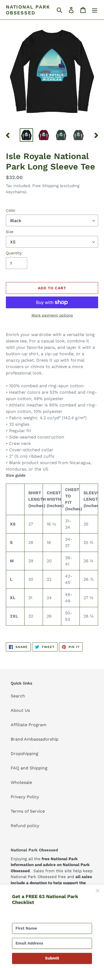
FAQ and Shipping (29, 768)
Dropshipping (24, 753)
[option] (26, 135)
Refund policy (25, 825)
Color (10, 210)
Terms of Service (28, 811)
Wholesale (21, 782)
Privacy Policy (25, 796)
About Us (20, 710)
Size (9, 232)
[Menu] (95, 10)
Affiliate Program (28, 724)
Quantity (14, 253)
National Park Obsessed (28, 9)
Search (18, 695)
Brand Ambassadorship (34, 739)
